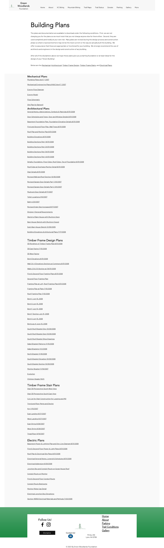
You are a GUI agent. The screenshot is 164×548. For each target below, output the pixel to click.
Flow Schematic (33, 100)
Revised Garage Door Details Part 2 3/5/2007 (44, 187)
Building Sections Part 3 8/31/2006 (40, 152)
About (105, 519)
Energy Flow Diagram (35, 89)
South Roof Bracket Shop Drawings (41, 339)
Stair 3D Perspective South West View (42, 389)
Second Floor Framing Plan (37, 279)
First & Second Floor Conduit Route (41, 479)
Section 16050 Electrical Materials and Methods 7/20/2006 (49, 499)
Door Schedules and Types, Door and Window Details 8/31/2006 (51, 117)
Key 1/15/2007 (32, 409)
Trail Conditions (110, 526)
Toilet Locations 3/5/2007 (37, 197)
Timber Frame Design (70, 65)
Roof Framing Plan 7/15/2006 (38, 294)
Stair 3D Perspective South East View (41, 394)
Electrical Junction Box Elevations (40, 494)
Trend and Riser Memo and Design (40, 404)
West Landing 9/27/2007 (36, 419)
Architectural (56, 65)
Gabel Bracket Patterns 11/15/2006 (40, 344)
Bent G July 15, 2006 (35, 319)
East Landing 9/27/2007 (36, 414)
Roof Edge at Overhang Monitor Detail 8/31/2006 (46, 167)
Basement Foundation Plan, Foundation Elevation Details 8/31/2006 (53, 122)
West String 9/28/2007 (36, 429)
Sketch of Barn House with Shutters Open (43, 217)
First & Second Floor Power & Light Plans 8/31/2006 (47, 449)
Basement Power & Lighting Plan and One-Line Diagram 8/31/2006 (53, 444)
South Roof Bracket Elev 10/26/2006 (41, 329)
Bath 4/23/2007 (33, 202)
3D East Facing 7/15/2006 (37, 249)
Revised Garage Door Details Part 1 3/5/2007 (44, 182)
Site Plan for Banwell (35, 105)
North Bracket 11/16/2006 (37, 354)
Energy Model (32, 94)
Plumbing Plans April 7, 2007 (38, 79)
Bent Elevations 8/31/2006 (37, 259)
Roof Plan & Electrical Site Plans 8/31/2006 (43, 454)
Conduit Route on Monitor (37, 474)
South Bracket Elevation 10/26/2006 (41, 359)
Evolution (31, 374)
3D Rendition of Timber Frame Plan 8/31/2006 (44, 244)
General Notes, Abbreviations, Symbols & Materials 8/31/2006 (51, 112)
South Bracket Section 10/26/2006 (40, 364)
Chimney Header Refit (35, 379)
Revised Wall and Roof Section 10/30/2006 (43, 177)
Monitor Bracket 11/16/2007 (37, 369)
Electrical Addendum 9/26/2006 (39, 464)
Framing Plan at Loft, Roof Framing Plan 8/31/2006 (46, 284)
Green (23, 3)
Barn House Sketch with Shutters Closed (43, 222)
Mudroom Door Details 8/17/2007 (40, 192)
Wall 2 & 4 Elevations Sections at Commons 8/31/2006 (48, 264)
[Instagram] (48, 524)
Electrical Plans (106, 65)
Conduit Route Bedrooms (37, 484)
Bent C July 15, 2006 (35, 299)
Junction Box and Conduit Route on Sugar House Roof (48, 469)
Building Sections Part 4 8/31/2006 (40, 157)
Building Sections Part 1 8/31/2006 (40, 142)
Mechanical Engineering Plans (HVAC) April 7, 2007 (46, 84)
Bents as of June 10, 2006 (37, 324)
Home (105, 516)
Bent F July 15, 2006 (35, 309)
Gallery (105, 530)
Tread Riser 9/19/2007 (35, 434)
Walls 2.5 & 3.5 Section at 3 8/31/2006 (41, 269)
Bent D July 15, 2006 (35, 304)
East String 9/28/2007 (35, 424)
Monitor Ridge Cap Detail (37, 489)
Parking (106, 523)
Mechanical (46, 65)
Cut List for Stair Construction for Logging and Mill (46, 399)
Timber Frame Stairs (88, 65)
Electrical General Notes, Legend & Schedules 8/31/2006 (49, 459)
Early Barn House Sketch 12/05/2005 (41, 227)
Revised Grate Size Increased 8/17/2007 (42, 207)
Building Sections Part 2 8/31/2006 (40, 147)
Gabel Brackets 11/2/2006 (37, 349)
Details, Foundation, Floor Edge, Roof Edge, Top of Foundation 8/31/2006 (55, 162)
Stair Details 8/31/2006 (36, 172)
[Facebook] (42, 524)
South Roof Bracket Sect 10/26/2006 (41, 334)
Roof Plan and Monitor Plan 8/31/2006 (41, 132)
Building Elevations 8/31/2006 (39, 137)
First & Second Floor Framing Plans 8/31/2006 (45, 274)
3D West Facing (33, 254)
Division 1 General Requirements (40, 212)
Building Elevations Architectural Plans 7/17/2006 (46, 232)
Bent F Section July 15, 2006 (38, 314)
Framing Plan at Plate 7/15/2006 (39, 289)
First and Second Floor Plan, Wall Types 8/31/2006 (46, 127)
